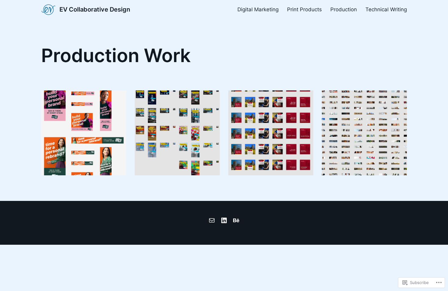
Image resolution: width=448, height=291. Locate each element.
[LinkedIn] (224, 220)
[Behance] (236, 220)
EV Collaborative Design (94, 9)
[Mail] (211, 220)
